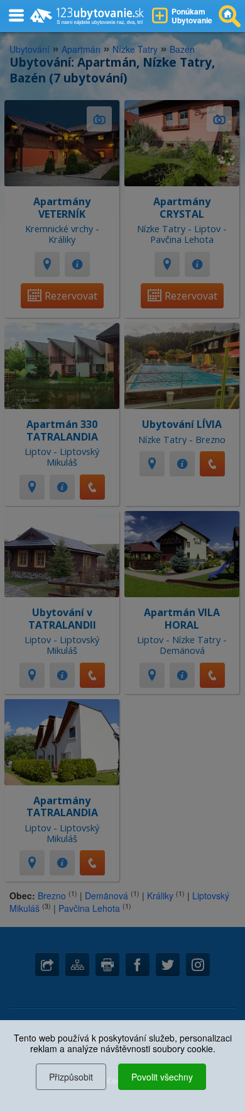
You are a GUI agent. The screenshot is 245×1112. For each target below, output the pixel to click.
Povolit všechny (162, 1076)
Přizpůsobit (71, 1076)
